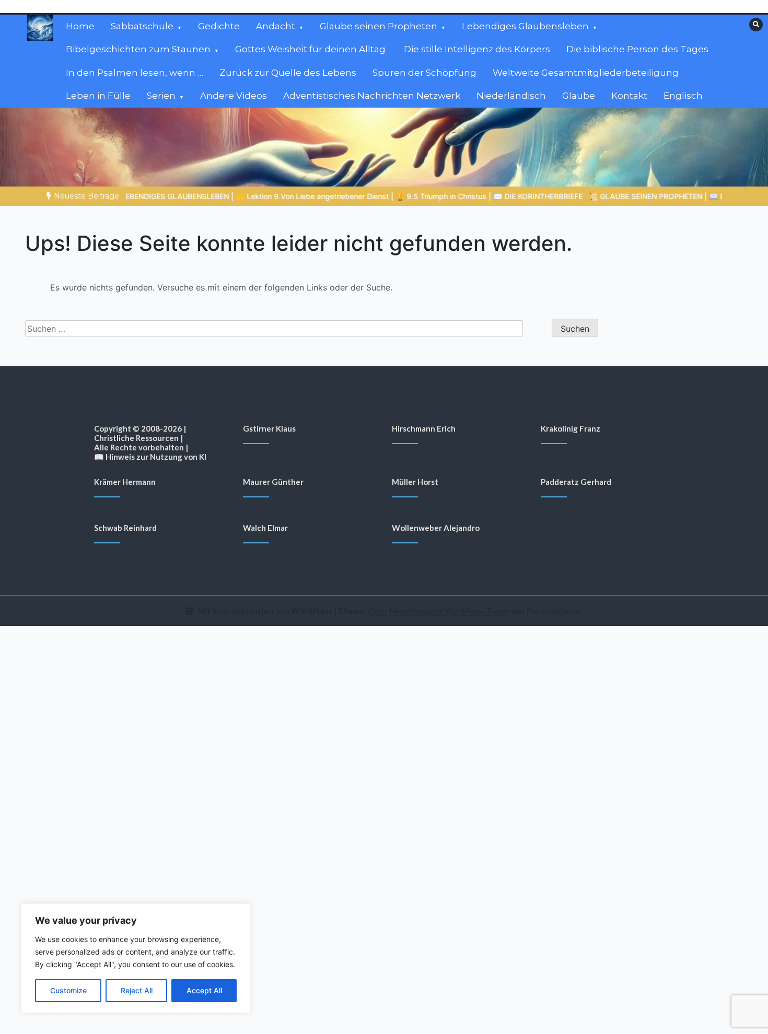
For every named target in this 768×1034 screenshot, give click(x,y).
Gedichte (219, 26)
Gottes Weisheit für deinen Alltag (311, 49)
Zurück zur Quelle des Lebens (287, 72)
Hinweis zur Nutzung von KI (156, 456)
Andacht (275, 26)
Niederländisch (511, 95)
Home (80, 26)
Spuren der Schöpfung (424, 72)
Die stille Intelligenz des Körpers (477, 49)
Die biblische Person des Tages (637, 49)
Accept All (204, 990)
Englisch (683, 95)
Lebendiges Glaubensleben (525, 26)
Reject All (137, 990)
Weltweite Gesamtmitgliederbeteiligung (586, 72)
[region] (136, 958)
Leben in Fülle (98, 95)
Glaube (578, 95)
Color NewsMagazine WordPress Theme (438, 610)
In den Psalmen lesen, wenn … (134, 72)
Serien (161, 95)
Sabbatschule (142, 26)
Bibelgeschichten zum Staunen (138, 49)
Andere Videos (233, 95)
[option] (293, 196)
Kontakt (629, 95)
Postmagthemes (554, 610)
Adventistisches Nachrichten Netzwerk (371, 95)
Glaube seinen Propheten (378, 26)
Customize (68, 990)
